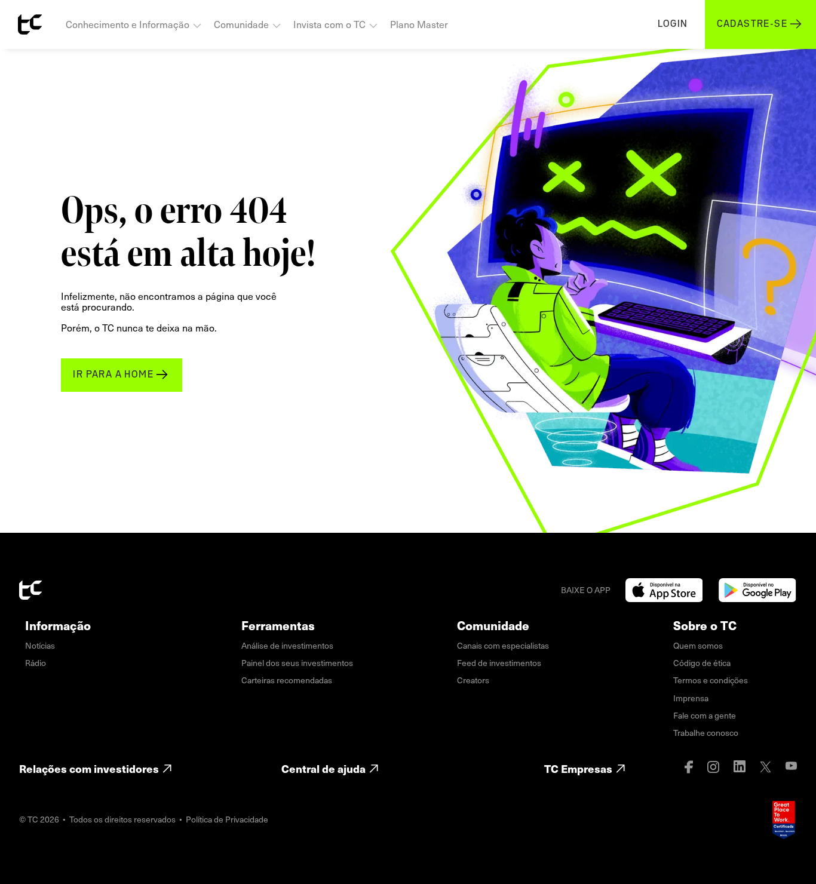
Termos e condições (710, 680)
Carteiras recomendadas (286, 680)
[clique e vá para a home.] (30, 24)
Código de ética (702, 662)
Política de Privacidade (227, 819)
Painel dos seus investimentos (297, 662)
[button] (134, 24)
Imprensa (690, 697)
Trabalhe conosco (705, 732)
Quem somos (698, 645)
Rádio (35, 662)
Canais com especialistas (503, 645)
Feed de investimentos (499, 662)
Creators (473, 680)
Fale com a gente (704, 715)
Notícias (40, 645)
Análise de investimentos (287, 645)
